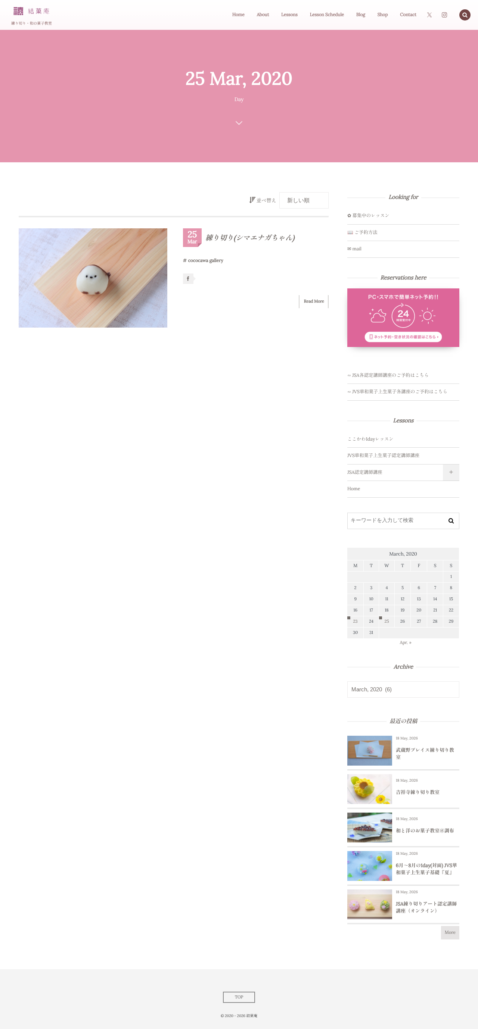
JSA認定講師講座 (364, 472)
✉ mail (354, 249)
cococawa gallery (205, 260)
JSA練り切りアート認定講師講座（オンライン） (426, 907)
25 (386, 621)
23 (355, 621)
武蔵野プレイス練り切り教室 (425, 753)
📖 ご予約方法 (362, 232)
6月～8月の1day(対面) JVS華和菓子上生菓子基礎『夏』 (426, 868)
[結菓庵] (31, 11)
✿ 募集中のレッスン (368, 216)
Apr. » (406, 642)
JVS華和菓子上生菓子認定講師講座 (383, 456)
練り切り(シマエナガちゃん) (249, 238)
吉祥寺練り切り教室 (418, 792)
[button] (465, 15)
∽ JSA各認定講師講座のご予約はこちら (388, 375)
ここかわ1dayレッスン (370, 439)
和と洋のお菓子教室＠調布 (425, 831)
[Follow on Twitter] (429, 15)
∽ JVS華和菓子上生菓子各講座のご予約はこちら (397, 392)
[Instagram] (444, 15)
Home (353, 489)
